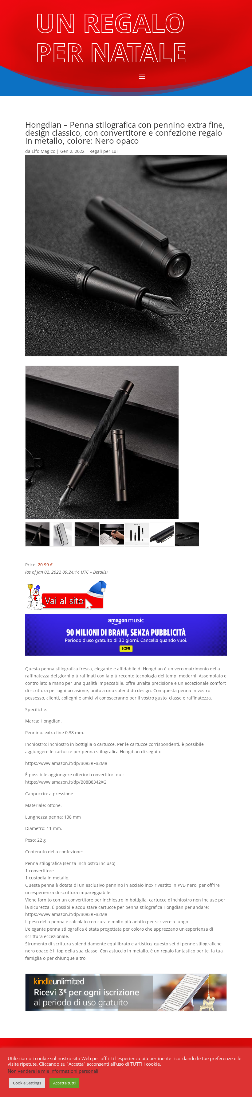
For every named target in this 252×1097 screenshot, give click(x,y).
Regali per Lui (103, 151)
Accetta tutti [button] (64, 1083)
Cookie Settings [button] (27, 1083)
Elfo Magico (43, 151)
